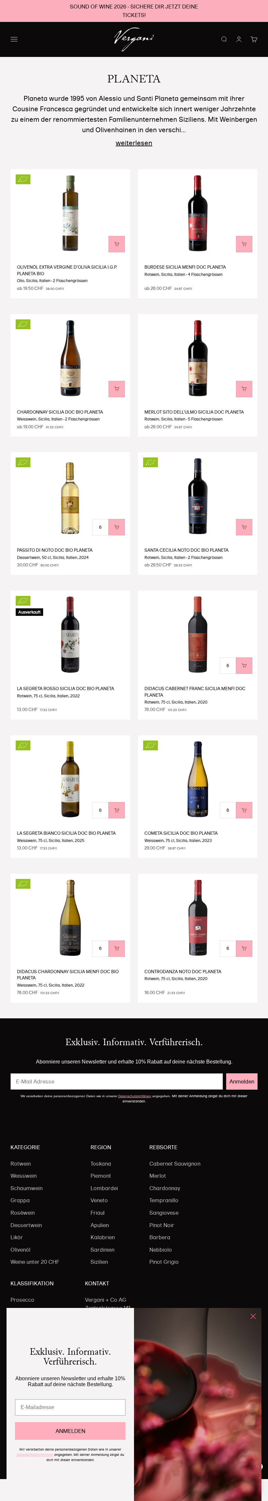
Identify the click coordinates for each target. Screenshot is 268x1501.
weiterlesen (134, 143)
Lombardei (104, 1188)
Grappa (20, 1200)
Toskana (101, 1163)
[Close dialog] (253, 1316)
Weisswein (23, 1175)
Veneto (99, 1200)
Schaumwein (26, 1188)
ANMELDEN (70, 1431)
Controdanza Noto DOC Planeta (182, 971)
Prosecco (22, 1299)
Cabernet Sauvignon (174, 1163)
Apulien (100, 1225)
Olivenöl (20, 1249)
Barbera (159, 1237)
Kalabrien (103, 1237)
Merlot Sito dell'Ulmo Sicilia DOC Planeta (194, 412)
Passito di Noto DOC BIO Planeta (54, 550)
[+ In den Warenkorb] (117, 244)
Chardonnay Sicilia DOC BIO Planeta (60, 412)
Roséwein (22, 1212)
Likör (16, 1237)
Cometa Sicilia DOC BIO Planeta (181, 833)
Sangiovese (163, 1212)
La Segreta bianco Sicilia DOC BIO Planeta (66, 833)
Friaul (98, 1212)
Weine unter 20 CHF (34, 1262)
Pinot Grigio (164, 1262)
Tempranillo (163, 1200)
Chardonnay (164, 1188)
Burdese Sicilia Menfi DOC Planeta (185, 267)
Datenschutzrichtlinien (134, 1096)
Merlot (157, 1175)
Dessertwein (26, 1225)
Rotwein (20, 1163)
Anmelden (241, 1081)
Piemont (101, 1175)
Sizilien (99, 1262)
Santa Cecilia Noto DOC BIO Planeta (186, 550)
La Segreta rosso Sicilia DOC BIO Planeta (65, 688)
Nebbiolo (160, 1249)
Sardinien (102, 1249)
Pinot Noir (161, 1225)
